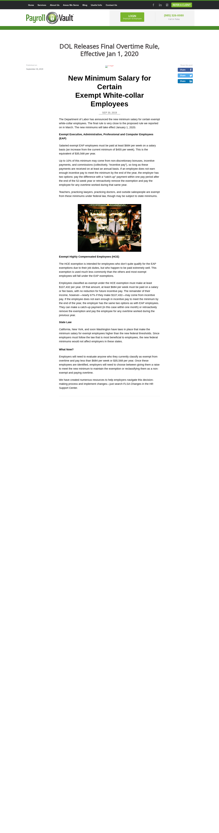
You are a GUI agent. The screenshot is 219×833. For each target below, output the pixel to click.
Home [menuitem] (31, 5)
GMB (166, 5)
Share (182, 69)
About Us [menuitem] (54, 5)
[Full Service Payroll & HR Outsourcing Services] (50, 18)
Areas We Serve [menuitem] (71, 5)
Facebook (153, 5)
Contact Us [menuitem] (111, 5)
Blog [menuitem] (85, 5)
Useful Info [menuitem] (96, 5)
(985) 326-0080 (174, 15)
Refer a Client (182, 5)
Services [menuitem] (42, 5)
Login (132, 17)
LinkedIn (160, 5)
